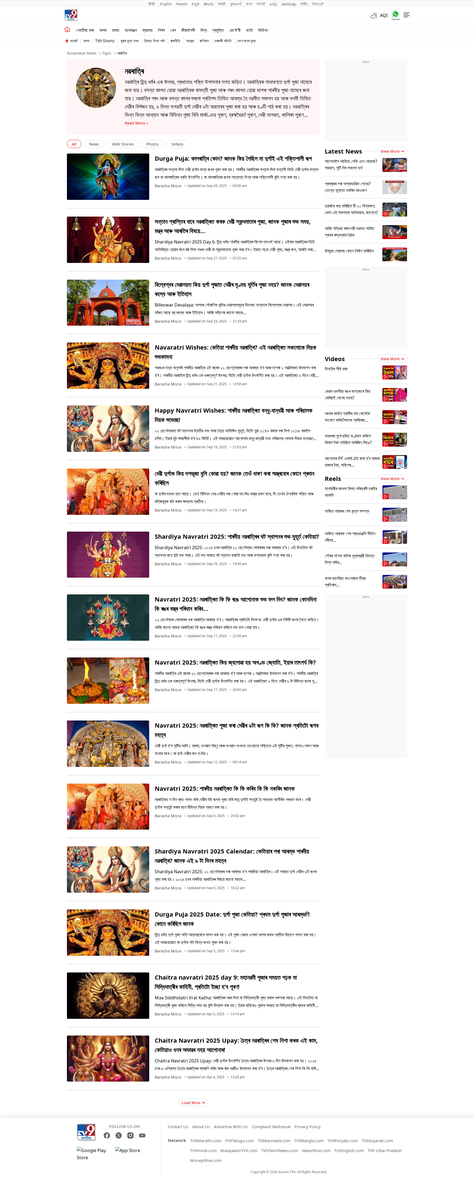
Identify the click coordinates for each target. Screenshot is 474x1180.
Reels (333, 478)
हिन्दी (152, 3)
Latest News (343, 151)
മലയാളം (289, 3)
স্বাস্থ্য (190, 40)
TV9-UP (318, 3)
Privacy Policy (308, 1126)
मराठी (221, 3)
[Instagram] (130, 1135)
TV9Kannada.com (274, 1140)
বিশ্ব (204, 30)
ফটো (249, 30)
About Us (201, 1126)
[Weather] (375, 15)
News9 (181, 3)
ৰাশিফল (204, 40)
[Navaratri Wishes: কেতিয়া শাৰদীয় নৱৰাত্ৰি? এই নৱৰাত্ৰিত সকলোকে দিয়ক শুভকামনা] (108, 365)
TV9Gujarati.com (377, 1140)
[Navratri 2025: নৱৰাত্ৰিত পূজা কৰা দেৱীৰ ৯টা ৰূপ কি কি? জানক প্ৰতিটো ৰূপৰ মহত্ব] (108, 744)
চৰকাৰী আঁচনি (223, 40)
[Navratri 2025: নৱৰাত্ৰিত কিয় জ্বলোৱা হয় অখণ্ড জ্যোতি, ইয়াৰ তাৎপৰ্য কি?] (108, 680)
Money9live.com (206, 1160)
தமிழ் (273, 3)
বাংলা (249, 3)
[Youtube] (142, 1135)
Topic (107, 53)
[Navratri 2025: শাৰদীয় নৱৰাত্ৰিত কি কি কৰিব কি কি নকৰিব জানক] (108, 807)
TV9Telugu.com (239, 1140)
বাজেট (74, 40)
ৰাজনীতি (175, 40)
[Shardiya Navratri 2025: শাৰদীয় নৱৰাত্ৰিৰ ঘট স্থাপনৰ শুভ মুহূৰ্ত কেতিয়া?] (108, 555)
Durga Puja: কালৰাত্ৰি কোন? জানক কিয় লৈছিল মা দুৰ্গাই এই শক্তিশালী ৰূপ (233, 158)
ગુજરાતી (236, 3)
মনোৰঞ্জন (131, 30)
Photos (152, 144)
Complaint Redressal (271, 1126)
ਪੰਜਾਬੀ (260, 3)
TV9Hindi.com (203, 1150)
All (74, 144)
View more (390, 151)
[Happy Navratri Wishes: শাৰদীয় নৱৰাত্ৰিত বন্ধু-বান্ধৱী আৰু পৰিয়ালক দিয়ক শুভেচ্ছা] (108, 428)
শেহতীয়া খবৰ (85, 30)
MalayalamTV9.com (239, 1150)
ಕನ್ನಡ (195, 3)
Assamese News (82, 53)
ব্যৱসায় (147, 30)
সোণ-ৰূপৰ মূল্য (246, 40)
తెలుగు (209, 3)
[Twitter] (118, 1135)
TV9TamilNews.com (279, 1150)
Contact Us (178, 1126)
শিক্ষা (161, 30)
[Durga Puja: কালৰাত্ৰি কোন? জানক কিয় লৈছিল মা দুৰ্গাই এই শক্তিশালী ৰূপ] (108, 177)
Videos (177, 144)
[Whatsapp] (394, 15)
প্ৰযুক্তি (218, 30)
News (94, 144)
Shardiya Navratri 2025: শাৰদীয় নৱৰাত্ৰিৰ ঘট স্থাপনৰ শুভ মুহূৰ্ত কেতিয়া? (237, 536)
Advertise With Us (231, 1126)
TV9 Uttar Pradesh (385, 1150)
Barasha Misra (168, 186)
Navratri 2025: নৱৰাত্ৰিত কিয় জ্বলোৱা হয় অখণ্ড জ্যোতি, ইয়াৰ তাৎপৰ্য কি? (235, 662)
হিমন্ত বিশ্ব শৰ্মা (154, 40)
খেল (173, 30)
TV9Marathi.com (205, 1140)
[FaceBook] (107, 1135)
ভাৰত (115, 30)
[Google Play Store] (93, 1154)
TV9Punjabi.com (342, 1140)
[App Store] (131, 1154)
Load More (191, 1102)
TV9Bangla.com (309, 1140)
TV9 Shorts (105, 40)
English (166, 3)
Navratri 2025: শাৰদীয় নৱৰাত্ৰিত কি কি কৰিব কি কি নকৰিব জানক (225, 788)
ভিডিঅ (263, 30)
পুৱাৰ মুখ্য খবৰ (129, 40)
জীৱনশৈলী (188, 30)
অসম (102, 30)
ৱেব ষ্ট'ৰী (235, 30)
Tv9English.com (349, 1150)
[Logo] (70, 15)
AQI (384, 15)
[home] (67, 29)
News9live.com (316, 1150)
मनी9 (304, 3)
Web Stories (123, 144)
